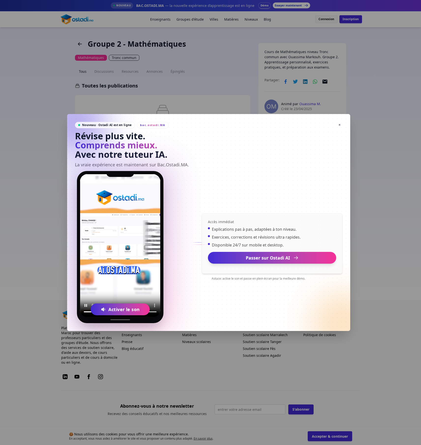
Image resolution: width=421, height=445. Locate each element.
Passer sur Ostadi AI (268, 258)
